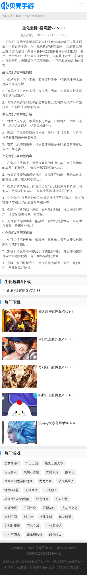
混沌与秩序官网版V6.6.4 (56, 423)
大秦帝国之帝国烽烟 (18, 481)
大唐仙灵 (52, 472)
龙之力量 (45, 481)
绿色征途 (42, 499)
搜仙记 (70, 472)
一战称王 (50, 490)
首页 (18, 16)
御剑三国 (10, 517)
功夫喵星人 (66, 481)
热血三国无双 (54, 463)
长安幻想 (61, 499)
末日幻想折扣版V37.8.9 (56, 339)
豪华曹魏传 (34, 534)
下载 (26, 16)
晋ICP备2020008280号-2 (43, 554)
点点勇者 (10, 472)
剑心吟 (28, 517)
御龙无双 (10, 508)
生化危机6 (38, 16)
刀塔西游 (31, 490)
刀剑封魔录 (12, 526)
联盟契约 (49, 508)
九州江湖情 (31, 472)
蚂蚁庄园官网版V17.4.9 (56, 395)
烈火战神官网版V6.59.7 (56, 311)
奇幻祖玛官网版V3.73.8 (56, 367)
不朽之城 (33, 526)
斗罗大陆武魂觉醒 (16, 499)
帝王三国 (31, 463)
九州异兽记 (54, 526)
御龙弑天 (65, 517)
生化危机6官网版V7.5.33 (22, 290)
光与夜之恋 (70, 508)
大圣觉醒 (46, 517)
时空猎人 (55, 534)
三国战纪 (30, 508)
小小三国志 (12, 534)
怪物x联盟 (11, 490)
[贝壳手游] (17, 6)
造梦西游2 (11, 463)
